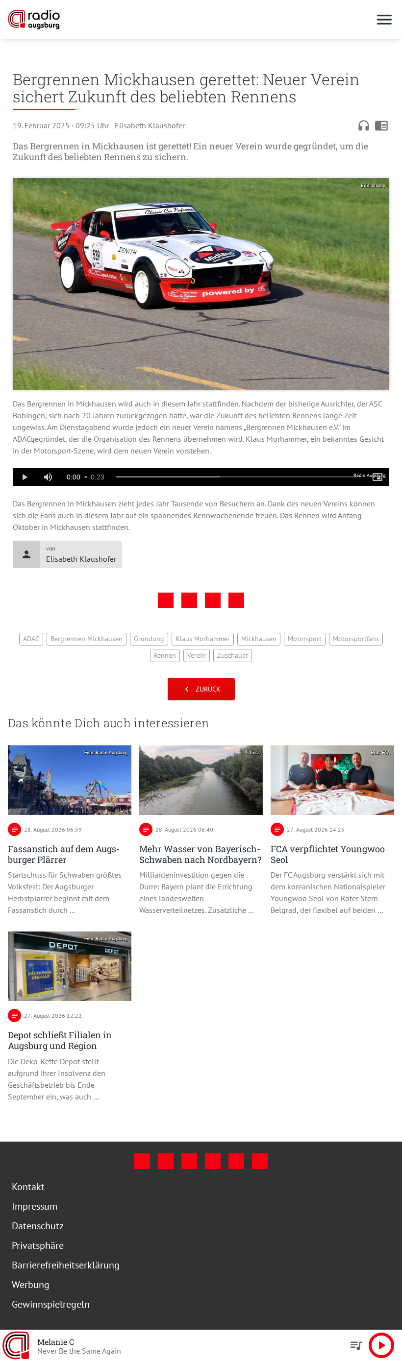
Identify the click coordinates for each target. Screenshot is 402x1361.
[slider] (238, 477)
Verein (196, 655)
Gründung (149, 638)
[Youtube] (189, 1161)
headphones (364, 125)
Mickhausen (258, 638)
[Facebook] (142, 1161)
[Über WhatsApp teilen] (213, 600)
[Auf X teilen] (189, 600)
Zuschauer (232, 655)
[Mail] (213, 1161)
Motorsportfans (356, 638)
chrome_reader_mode (381, 125)
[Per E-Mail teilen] (236, 600)
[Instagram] (166, 1161)
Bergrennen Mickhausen (86, 638)
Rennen (165, 655)
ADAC (31, 638)
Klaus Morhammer (203, 638)
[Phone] (236, 1161)
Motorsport (305, 638)
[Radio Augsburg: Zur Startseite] (189, 19)
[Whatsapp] (260, 1161)
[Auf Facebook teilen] (166, 600)
